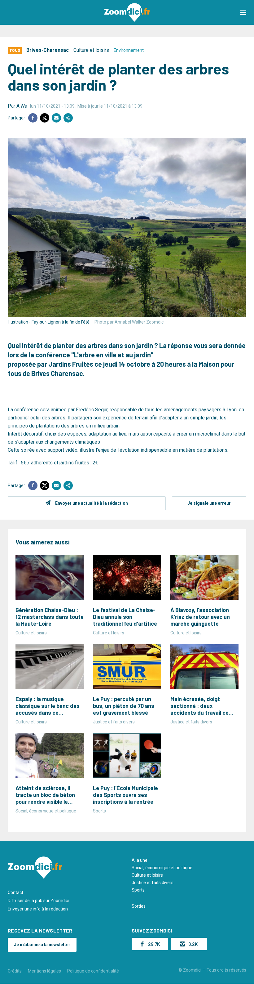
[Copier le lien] (68, 118)
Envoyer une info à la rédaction (38, 908)
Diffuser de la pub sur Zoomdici (38, 900)
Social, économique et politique (162, 867)
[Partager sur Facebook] (32, 118)
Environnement (129, 50)
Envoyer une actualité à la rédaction (91, 503)
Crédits (15, 970)
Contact (15, 892)
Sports (138, 890)
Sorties (139, 906)
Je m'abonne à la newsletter (42, 944)
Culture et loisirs (91, 50)
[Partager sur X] (44, 118)
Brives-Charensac (47, 50)
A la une (139, 860)
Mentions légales (44, 970)
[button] (243, 12)
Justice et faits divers (152, 882)
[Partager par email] (56, 118)
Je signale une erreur (209, 503)
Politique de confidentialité (93, 970)
